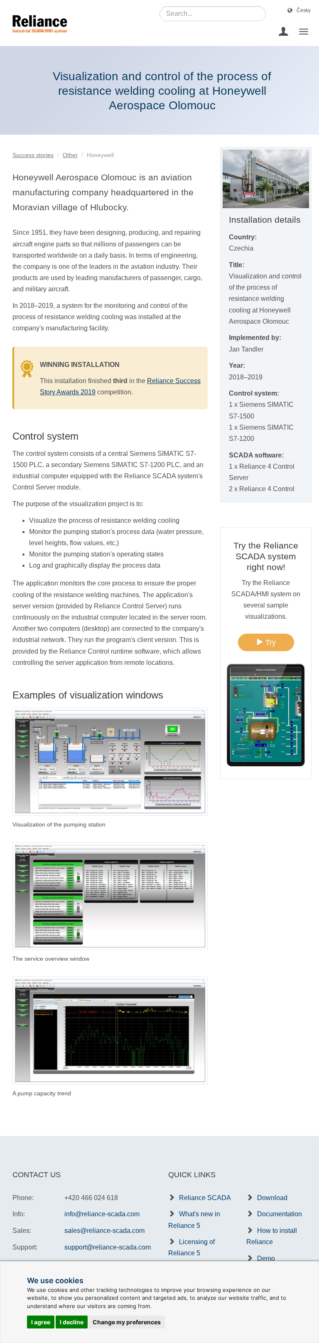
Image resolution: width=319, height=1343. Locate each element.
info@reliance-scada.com (102, 1214)
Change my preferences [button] (127, 1322)
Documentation (279, 1214)
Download (272, 1197)
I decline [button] (71, 1322)
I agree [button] (40, 1322)
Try (269, 642)
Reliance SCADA (205, 1197)
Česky (304, 10)
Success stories (33, 155)
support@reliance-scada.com (107, 1247)
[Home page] (37, 31)
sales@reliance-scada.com (104, 1230)
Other (70, 155)
